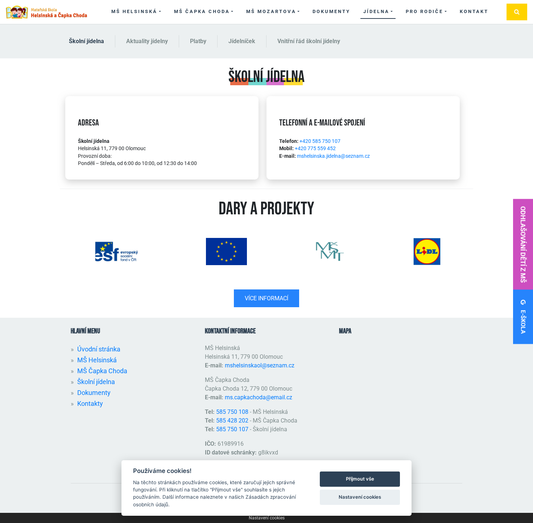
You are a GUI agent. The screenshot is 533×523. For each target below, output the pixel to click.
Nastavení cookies (267, 517)
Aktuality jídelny (147, 41)
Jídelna (376, 11)
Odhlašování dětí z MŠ (523, 244)
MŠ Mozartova (271, 11)
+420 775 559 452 (315, 148)
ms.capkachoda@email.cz (258, 397)
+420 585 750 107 (319, 141)
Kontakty (90, 403)
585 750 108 (233, 411)
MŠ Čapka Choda (202, 11)
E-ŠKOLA (523, 321)
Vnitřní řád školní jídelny (308, 41)
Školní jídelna (86, 41)
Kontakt (474, 11)
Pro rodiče (424, 11)
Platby (198, 41)
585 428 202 (232, 420)
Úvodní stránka (98, 349)
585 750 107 (232, 429)
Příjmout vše (360, 479)
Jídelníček (241, 41)
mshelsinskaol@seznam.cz (259, 365)
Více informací (266, 298)
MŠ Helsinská (134, 11)
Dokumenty (331, 11)
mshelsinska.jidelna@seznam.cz (333, 156)
